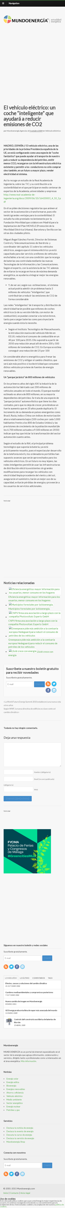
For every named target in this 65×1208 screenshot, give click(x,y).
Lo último (24, 978)
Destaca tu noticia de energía (19, 1128)
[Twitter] (54, 684)
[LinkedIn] (54, 690)
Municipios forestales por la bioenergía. (29, 608)
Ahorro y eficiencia (15, 1092)
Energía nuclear (13, 1106)
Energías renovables (15, 1089)
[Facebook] (48, 690)
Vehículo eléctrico (53, 131)
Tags (50, 978)
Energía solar (12, 1078)
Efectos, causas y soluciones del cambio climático (26, 983)
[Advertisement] (32, 60)
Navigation (14, 3)
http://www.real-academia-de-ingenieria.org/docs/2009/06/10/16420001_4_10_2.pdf (32, 198)
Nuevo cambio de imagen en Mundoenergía (23, 1001)
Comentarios (38, 978)
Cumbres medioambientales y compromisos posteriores (29, 992)
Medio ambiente (14, 1099)
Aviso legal (25, 1193)
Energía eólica (12, 1082)
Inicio (5, 1193)
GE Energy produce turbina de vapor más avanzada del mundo (31, 1010)
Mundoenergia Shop (15, 1142)
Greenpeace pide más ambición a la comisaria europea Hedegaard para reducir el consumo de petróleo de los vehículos (32, 643)
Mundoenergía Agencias (17, 131)
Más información (28, 1061)
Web (36, 790)
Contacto (14, 1193)
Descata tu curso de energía (19, 1135)
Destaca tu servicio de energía (20, 1138)
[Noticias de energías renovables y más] (33, 21)
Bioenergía (11, 1085)
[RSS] (48, 684)
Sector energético (14, 1103)
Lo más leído (11, 978)
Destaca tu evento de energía (19, 1131)
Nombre (42, 772)
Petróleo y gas (13, 1110)
